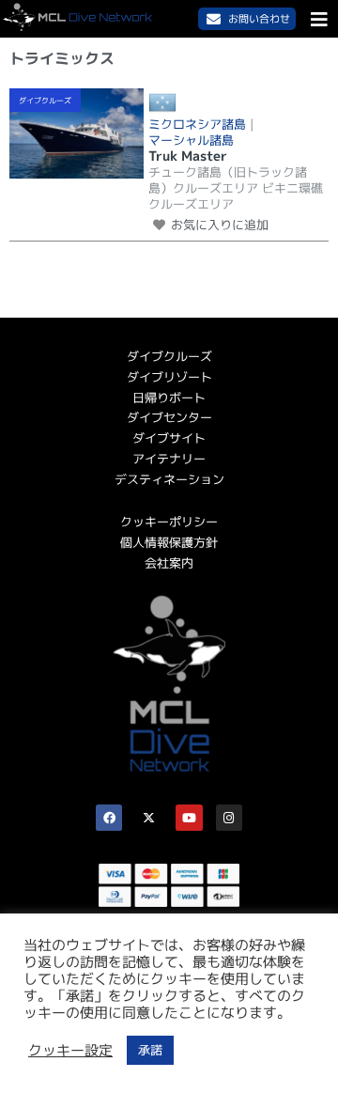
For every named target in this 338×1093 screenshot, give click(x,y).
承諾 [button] (150, 1049)
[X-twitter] (148, 818)
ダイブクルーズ (45, 100)
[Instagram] (229, 818)
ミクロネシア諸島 (197, 125)
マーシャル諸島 (191, 140)
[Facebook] (109, 818)
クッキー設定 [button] (70, 1050)
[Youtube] (189, 818)
